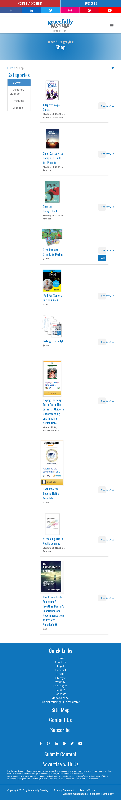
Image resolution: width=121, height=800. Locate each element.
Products (18, 100)
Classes (18, 107)
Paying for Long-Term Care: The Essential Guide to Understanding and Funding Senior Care (53, 411)
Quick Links (60, 650)
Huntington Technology (101, 793)
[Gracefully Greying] (60, 25)
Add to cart (103, 258)
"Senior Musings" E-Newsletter (60, 701)
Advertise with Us (60, 764)
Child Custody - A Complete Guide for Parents (53, 158)
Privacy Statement (64, 790)
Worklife (60, 682)
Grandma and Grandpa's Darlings (54, 251)
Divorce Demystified (50, 208)
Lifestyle (60, 678)
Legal (60, 666)
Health (61, 674)
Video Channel (61, 697)
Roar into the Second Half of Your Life (51, 493)
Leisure (60, 690)
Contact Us (60, 720)
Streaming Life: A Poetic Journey (53, 541)
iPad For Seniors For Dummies (52, 297)
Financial (60, 670)
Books (17, 82)
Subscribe (60, 730)
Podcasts (60, 694)
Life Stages (60, 686)
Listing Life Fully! (53, 341)
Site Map (60, 709)
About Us (60, 662)
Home (11, 68)
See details (103, 106)
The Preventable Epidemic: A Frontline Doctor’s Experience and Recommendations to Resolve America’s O (53, 611)
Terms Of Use (87, 790)
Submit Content (60, 754)
